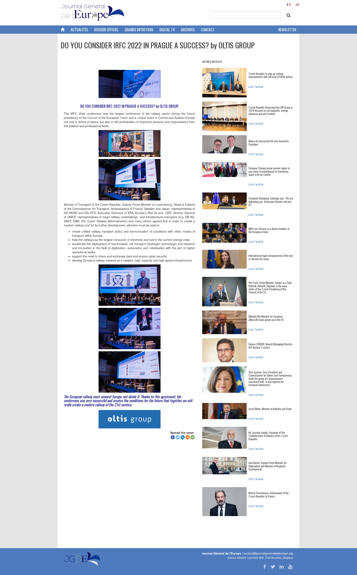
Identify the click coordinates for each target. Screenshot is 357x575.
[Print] (188, 437)
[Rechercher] (288, 15)
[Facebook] (173, 437)
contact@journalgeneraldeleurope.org (268, 553)
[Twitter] (178, 437)
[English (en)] (297, 4)
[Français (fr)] (289, 4)
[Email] (192, 437)
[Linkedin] (183, 437)
